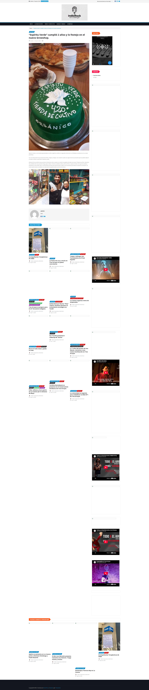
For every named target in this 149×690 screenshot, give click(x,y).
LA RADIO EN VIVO (39, 24)
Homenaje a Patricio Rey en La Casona (85, 671)
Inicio (31, 24)
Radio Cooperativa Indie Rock (37, 261)
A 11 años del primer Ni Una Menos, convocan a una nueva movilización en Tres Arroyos (79, 351)
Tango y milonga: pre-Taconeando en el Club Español (77, 257)
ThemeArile (57, 687)
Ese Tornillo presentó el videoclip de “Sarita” (56, 336)
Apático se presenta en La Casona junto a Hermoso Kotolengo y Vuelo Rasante (40, 655)
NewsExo (51, 687)
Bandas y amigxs (61, 24)
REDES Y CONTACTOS (50, 24)
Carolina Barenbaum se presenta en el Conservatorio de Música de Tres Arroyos (58, 386)
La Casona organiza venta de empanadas (79, 301)
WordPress (46, 687)
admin (32, 40)
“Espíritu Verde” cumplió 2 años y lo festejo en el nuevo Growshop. (47, 28)
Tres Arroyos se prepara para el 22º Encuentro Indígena (38, 308)
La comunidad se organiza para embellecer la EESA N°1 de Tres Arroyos (79, 394)
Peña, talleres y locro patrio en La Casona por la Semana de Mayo (38, 391)
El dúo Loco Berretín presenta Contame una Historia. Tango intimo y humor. (61, 657)
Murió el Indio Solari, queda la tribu (38, 349)
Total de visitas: (97, 75)
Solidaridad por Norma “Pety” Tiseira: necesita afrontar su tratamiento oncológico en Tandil (59, 306)
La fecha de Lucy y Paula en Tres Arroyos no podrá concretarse (58, 262)
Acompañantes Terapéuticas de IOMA (38, 257)
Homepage (69, 24)
